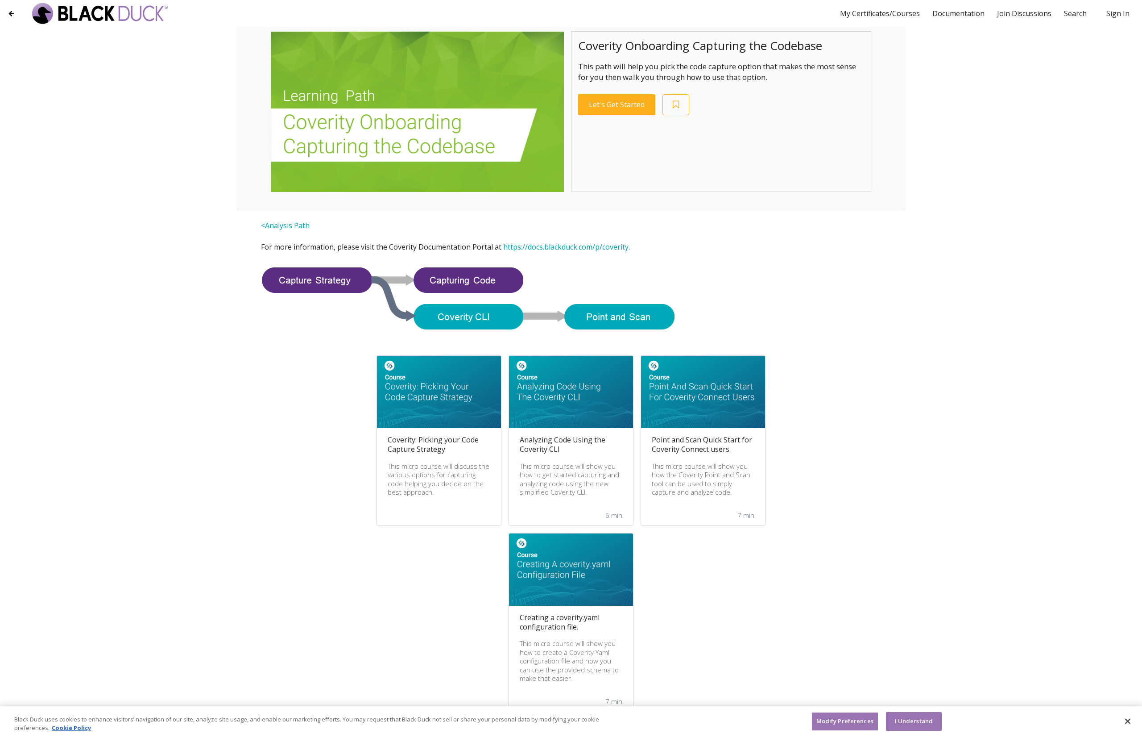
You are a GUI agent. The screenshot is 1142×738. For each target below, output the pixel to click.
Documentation (959, 13)
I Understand (914, 721)
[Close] (1128, 721)
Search (1075, 13)
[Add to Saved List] (675, 104)
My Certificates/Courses (881, 13)
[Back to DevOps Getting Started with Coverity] (11, 13)
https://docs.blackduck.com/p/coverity (566, 247)
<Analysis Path (285, 225)
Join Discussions (1025, 13)
